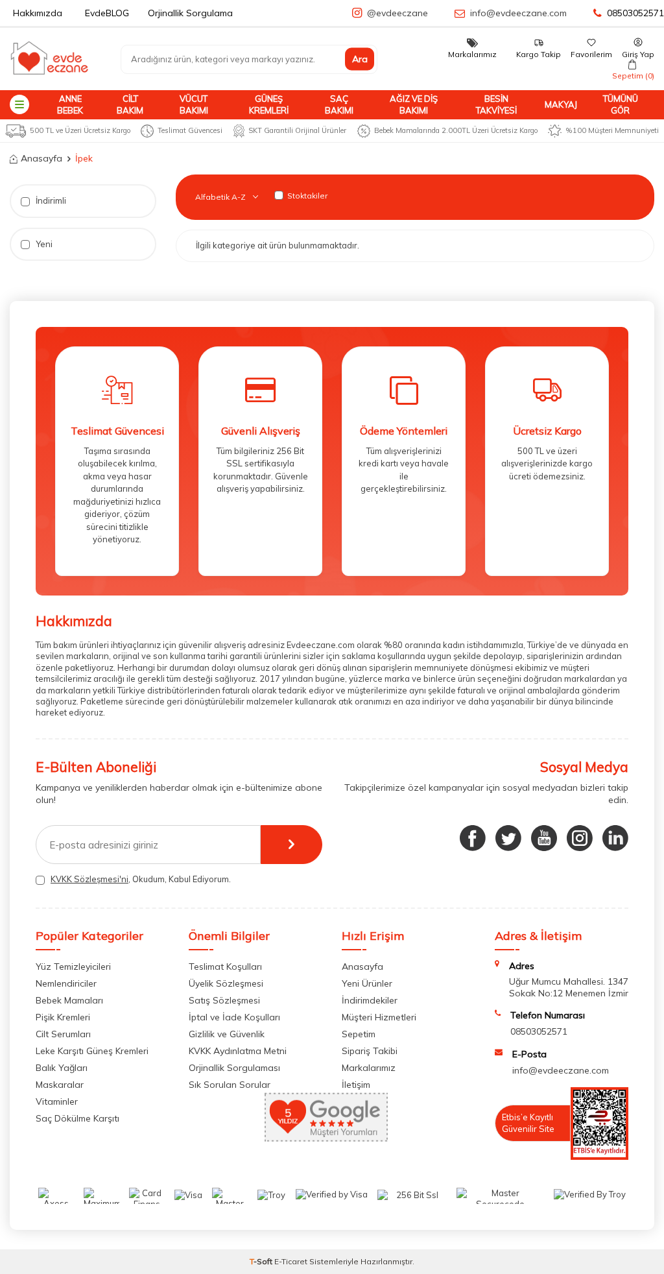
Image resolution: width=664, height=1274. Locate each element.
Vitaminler (57, 1101)
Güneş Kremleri (269, 104)
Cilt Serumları (63, 1034)
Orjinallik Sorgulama (190, 13)
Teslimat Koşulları (225, 966)
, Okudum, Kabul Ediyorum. (141, 879)
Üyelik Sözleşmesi (226, 983)
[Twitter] (508, 838)
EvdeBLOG (107, 13)
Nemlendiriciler (66, 983)
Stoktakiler (307, 195)
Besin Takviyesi (496, 104)
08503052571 (635, 13)
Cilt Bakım (130, 104)
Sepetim (358, 1034)
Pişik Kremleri (63, 1017)
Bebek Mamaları (69, 1000)
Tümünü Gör (620, 104)
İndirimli (50, 200)
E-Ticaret (290, 1261)
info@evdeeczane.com (518, 13)
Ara (360, 59)
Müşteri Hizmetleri (379, 1017)
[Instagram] (580, 838)
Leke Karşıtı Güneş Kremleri (92, 1051)
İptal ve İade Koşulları (234, 1017)
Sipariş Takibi (369, 1051)
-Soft (262, 1261)
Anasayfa (41, 158)
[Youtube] (544, 838)
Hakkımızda (37, 13)
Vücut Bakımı (194, 104)
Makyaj (561, 104)
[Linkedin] (615, 838)
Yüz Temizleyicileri (73, 966)
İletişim (356, 1084)
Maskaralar (60, 1084)
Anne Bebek (70, 104)
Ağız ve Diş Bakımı (414, 104)
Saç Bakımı (339, 104)
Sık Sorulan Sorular (229, 1084)
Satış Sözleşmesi (224, 1000)
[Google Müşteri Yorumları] (326, 1138)
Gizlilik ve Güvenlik (227, 1034)
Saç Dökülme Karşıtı (77, 1118)
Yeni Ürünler (367, 983)
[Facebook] (473, 838)
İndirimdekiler (369, 1000)
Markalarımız (369, 1068)
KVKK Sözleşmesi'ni (89, 879)
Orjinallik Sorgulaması (234, 1068)
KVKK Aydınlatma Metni (238, 1051)
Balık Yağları (62, 1068)
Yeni (43, 244)
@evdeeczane (397, 13)
